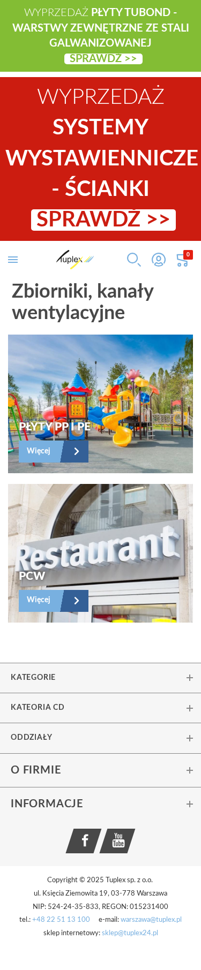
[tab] (100, 678)
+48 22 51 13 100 (61, 919)
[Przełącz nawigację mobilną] (13, 259)
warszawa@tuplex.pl (151, 919)
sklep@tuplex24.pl (130, 933)
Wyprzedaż (101, 159)
